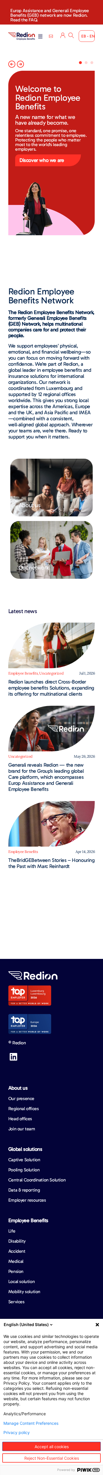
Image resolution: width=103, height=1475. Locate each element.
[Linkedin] (13, 1057)
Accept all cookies (52, 1446)
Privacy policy (16, 1432)
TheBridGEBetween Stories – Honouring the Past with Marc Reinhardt (51, 863)
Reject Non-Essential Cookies (51, 1458)
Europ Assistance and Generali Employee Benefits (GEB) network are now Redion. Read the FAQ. (49, 15)
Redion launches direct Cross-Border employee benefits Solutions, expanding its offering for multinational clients (51, 688)
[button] (40, 37)
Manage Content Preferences (30, 1423)
